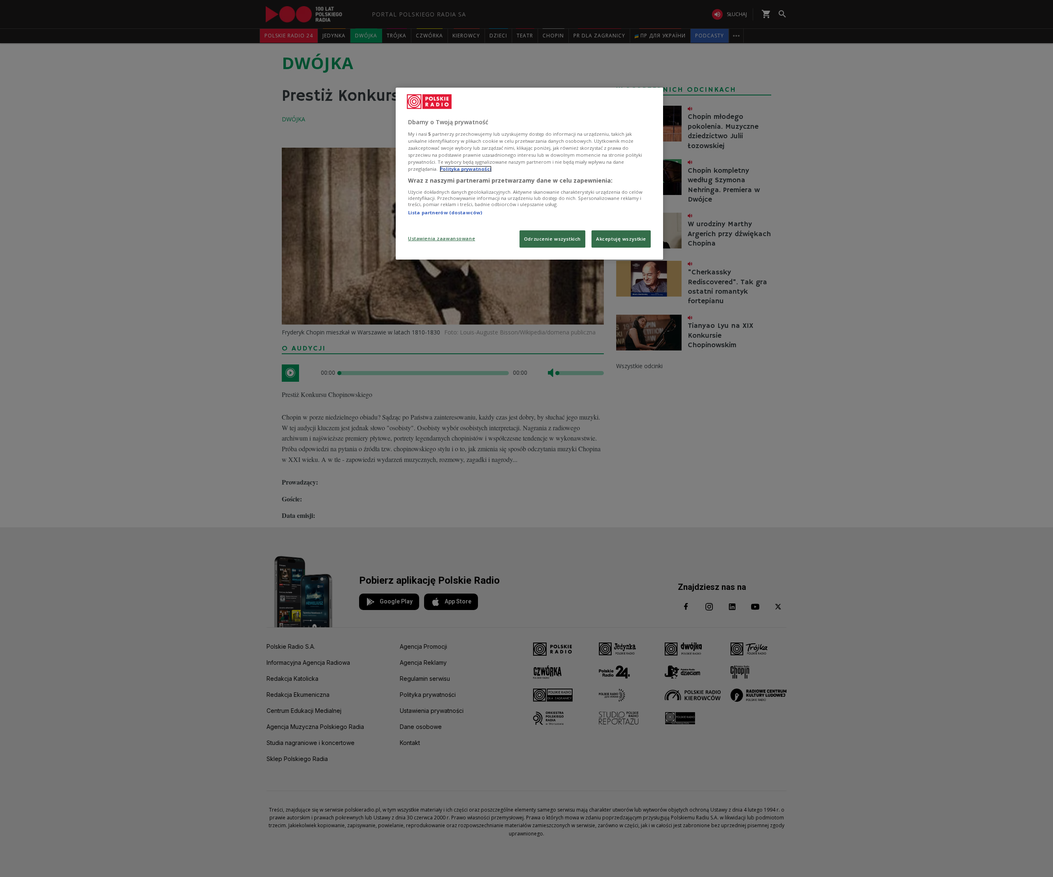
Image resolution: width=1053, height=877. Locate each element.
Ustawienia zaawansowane (441, 238)
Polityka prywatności (466, 169)
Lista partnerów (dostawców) (445, 212)
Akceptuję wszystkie (621, 239)
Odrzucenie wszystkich (552, 239)
